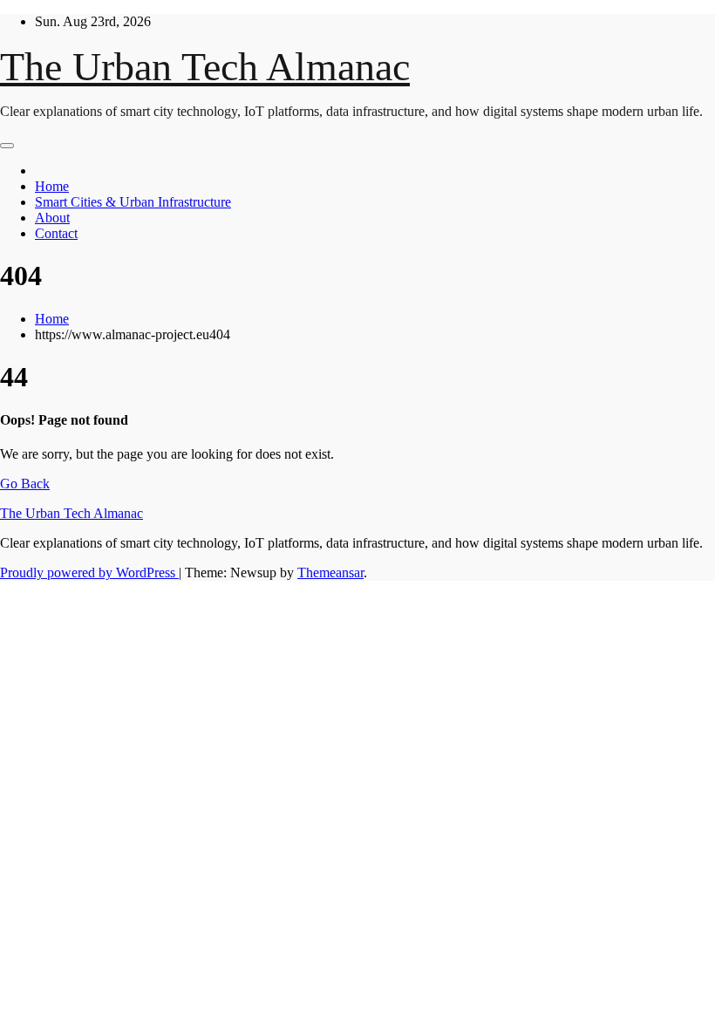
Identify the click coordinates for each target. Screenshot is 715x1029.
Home (52, 186)
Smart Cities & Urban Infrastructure (133, 201)
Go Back (25, 483)
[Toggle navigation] (7, 145)
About (52, 217)
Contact (56, 233)
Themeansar (330, 572)
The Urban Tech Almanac (205, 66)
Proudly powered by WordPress (89, 572)
